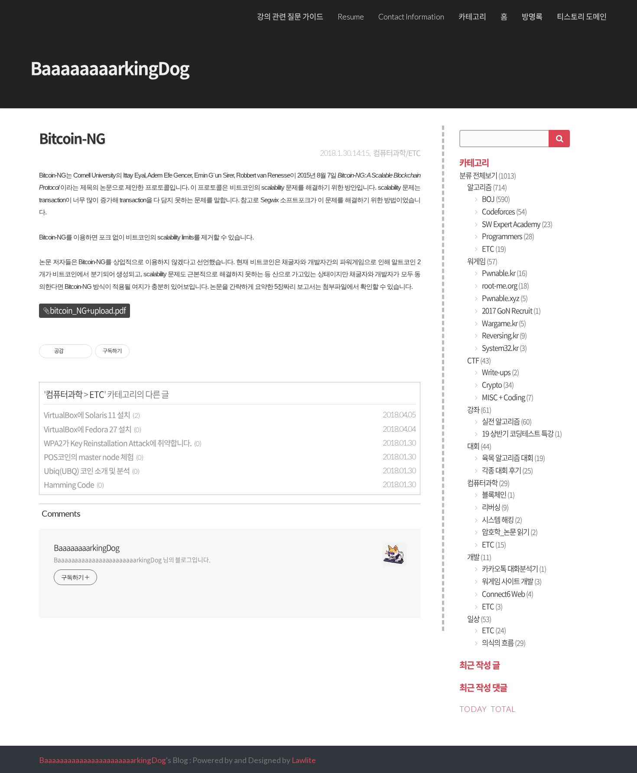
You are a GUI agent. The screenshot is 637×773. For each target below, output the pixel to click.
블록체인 (497, 494)
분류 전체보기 (487, 175)
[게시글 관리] (82, 351)
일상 (479, 619)
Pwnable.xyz (504, 298)
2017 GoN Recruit (510, 310)
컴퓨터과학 (64, 394)
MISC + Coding (507, 397)
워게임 (482, 261)
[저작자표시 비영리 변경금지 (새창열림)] (141, 351)
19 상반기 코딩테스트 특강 (521, 433)
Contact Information (411, 16)
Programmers (507, 236)
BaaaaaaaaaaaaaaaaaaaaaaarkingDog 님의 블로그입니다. (132, 559)
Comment (59, 513)
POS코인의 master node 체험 (88, 457)
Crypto (497, 384)
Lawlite (304, 760)
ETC (96, 394)
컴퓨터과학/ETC (396, 152)
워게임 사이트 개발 (511, 581)
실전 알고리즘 (506, 421)
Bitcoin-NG (72, 138)
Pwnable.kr (504, 273)
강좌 (479, 409)
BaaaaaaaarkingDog (109, 68)
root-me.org (505, 285)
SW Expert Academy (516, 224)
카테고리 (472, 16)
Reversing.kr (503, 335)
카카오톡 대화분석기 (513, 568)
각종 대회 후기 (507, 470)
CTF (479, 360)
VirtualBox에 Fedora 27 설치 (87, 429)
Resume (351, 16)
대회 (479, 446)
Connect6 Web (507, 594)
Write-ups (500, 372)
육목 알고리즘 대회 (513, 458)
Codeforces (503, 211)
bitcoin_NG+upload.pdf (88, 310)
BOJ (495, 199)
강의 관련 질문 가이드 (290, 16)
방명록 (532, 16)
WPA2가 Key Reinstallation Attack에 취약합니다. (118, 443)
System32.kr (503, 348)
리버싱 (494, 507)
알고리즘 (487, 187)
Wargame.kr (503, 323)
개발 (479, 557)
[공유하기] (71, 351)
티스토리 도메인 (582, 16)
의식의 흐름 (503, 642)
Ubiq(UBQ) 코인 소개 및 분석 (87, 470)
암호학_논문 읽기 (509, 532)
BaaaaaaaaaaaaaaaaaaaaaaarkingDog (102, 760)
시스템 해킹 (501, 519)
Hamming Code (69, 484)
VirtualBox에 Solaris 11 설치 (87, 414)
